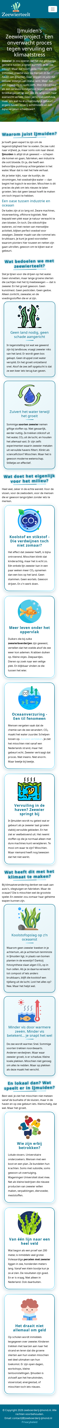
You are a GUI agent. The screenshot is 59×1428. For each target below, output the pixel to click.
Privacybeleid (29, 1422)
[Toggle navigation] (52, 9)
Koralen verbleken (31, 739)
